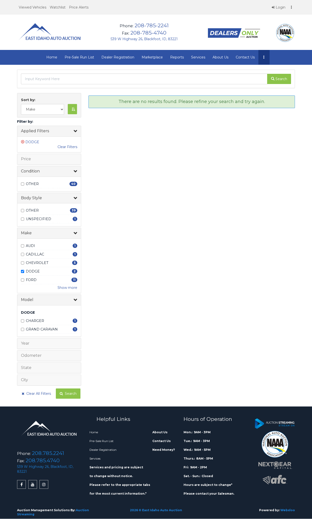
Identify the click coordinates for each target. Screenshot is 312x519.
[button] (32, 7)
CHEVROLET (37, 263)
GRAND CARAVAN (42, 329)
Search (70, 393)
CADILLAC (35, 254)
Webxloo (287, 510)
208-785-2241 (152, 25)
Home (51, 57)
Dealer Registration (117, 57)
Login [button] (280, 7)
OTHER (32, 184)
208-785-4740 (148, 33)
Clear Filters (67, 147)
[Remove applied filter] (23, 142)
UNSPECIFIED (38, 219)
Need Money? (163, 450)
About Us (220, 57)
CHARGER (35, 321)
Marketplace (152, 57)
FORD (31, 280)
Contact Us (245, 57)
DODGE (32, 142)
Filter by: (25, 121)
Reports (177, 57)
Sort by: (29, 100)
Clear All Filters (37, 393)
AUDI (30, 246)
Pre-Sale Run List (79, 57)
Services (198, 57)
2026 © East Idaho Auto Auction (156, 510)
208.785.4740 (43, 460)
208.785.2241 (48, 453)
